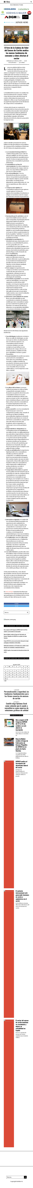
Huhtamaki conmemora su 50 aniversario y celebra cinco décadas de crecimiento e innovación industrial (16, 646)
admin (23, 62)
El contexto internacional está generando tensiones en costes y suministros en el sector (22, 896)
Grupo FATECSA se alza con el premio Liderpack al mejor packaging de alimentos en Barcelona (16, 642)
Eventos (14, 62)
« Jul (5, 681)
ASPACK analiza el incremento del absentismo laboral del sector (22, 764)
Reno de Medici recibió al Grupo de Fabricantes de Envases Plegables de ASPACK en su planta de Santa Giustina (15, 636)
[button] (27, 612)
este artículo (9, 591)
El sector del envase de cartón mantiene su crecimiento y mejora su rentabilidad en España (22, 1025)
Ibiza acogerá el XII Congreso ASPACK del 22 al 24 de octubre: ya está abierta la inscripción (15, 630)
